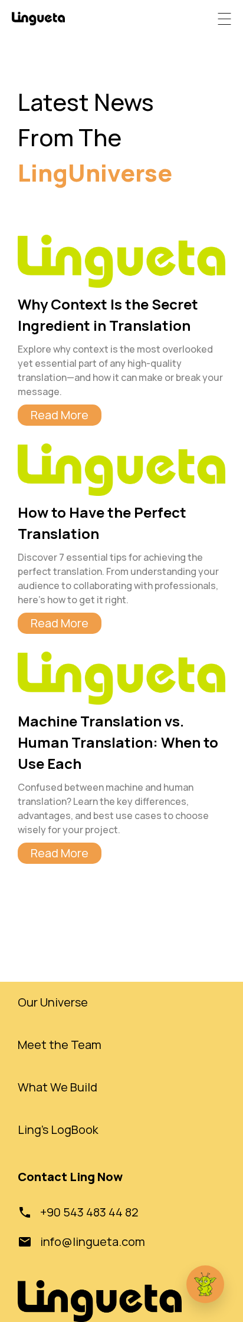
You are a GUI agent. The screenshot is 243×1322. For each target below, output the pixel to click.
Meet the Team (59, 1045)
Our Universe (53, 1002)
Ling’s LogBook (58, 1129)
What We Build (57, 1087)
